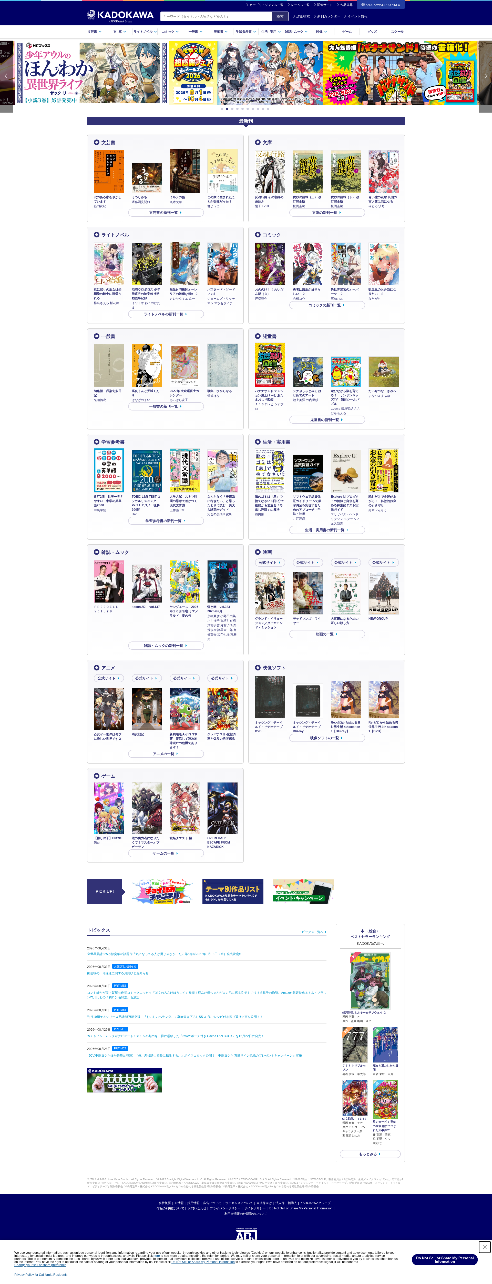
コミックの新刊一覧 (325, 305)
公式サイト (268, 562)
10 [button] (269, 109)
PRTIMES (120, 985)
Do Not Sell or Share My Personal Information (301, 1208)
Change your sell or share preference (40, 1265)
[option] (92, 73)
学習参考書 (113, 442)
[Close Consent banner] (484, 1247)
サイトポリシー (255, 1208)
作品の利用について (170, 1208)
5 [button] (243, 109)
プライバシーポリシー (225, 1208)
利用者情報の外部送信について (246, 1214)
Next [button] (485, 77)
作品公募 (346, 5)
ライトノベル (115, 234)
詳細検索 (303, 16)
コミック (272, 234)
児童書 (269, 336)
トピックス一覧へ (311, 932)
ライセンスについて (239, 1203)
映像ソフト (274, 667)
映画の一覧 (325, 634)
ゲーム (347, 32)
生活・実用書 (276, 442)
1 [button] (223, 109)
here (156, 1255)
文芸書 (108, 142)
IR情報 (179, 1203)
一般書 (108, 336)
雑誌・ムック (115, 552)
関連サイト (325, 5)
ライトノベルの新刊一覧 (163, 314)
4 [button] (238, 109)
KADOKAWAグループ (316, 1203)
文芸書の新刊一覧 (163, 212)
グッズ (372, 32)
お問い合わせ (197, 1208)
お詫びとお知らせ (125, 966)
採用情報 (193, 1203)
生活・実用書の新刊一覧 (324, 530)
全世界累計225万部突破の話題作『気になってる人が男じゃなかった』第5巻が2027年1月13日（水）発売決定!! (164, 954)
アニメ (108, 667)
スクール (397, 32)
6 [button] (249, 109)
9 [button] (264, 109)
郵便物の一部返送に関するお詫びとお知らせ (118, 973)
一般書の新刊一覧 (163, 406)
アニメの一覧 (163, 754)
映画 (267, 552)
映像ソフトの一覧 (324, 738)
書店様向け (264, 1203)
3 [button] (233, 109)
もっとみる (368, 1154)
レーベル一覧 (300, 5)
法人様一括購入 (286, 1203)
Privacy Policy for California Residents (40, 1275)
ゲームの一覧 (163, 853)
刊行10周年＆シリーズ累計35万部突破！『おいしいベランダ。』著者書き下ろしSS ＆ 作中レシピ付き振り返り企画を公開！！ (175, 1017)
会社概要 (165, 1203)
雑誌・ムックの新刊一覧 (163, 646)
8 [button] (259, 109)
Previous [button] (6, 77)
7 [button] (254, 109)
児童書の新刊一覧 (324, 420)
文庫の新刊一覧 (324, 212)
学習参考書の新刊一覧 (163, 521)
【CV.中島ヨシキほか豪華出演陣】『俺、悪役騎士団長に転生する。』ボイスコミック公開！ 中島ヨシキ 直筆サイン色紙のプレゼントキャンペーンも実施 (194, 1055)
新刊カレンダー (329, 16)
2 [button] (228, 109)
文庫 (267, 142)
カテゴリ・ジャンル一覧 (266, 5)
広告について (212, 1203)
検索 (280, 16)
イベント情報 (357, 16)
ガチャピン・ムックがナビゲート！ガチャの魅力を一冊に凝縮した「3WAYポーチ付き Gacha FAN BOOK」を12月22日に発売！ (175, 1036)
